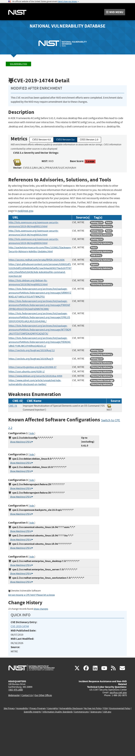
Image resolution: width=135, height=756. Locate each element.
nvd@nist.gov (25, 211)
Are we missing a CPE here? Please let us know (31, 595)
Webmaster (14, 695)
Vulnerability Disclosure (71, 708)
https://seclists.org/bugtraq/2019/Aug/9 (31, 358)
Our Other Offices (43, 695)
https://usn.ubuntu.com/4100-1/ (27, 371)
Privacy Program (38, 708)
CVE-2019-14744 (20, 626)
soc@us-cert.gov (118, 692)
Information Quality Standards (58, 711)
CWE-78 (13, 405)
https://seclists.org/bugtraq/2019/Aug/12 (32, 350)
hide (31, 433)
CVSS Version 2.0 (89, 139)
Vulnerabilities (18, 63)
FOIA (105, 708)
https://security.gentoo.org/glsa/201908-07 (32, 367)
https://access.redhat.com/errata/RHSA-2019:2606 (37, 259)
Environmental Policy (119, 708)
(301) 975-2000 (15, 689)
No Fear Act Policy (93, 708)
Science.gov (96, 711)
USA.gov (107, 711)
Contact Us (27, 695)
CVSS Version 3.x (65, 139)
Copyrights (52, 708)
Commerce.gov (81, 711)
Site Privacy (9, 708)
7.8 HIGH (90, 161)
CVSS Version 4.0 (41, 139)
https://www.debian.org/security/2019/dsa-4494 (35, 376)
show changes (41, 609)
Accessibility (22, 708)
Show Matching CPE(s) (20, 441)
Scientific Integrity (32, 711)
